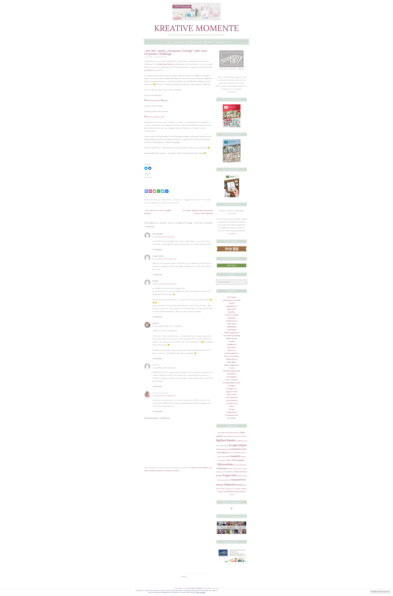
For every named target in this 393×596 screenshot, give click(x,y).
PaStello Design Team (231, 371)
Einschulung (231, 330)
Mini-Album (231, 362)
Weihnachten (231, 412)
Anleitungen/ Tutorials (232, 300)
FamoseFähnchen (235, 452)
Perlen (219, 475)
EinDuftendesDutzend (223, 449)
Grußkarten (231, 344)
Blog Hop (231, 312)
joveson (155, 323)
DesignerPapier (154, 203)
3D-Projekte (232, 297)
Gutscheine (231, 347)
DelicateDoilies (224, 445)
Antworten (171, 237)
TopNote (222, 488)
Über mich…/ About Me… (214, 42)
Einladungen (232, 327)
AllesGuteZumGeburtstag (232, 432)
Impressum (179, 42)
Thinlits (239, 485)
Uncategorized (232, 397)
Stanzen (229, 484)
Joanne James (158, 256)
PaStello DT (231, 374)
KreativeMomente (160, 57)
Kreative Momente (196, 28)
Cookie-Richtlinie (200, 592)
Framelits (235, 456)
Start (169, 42)
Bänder (199, 200)
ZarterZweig (237, 492)
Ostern (231, 368)
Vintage (232, 409)
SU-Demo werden (193, 42)
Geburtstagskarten (231, 333)
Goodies (231, 341)
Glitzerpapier (238, 460)
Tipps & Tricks (231, 392)
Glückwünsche (231, 338)
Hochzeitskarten (231, 353)
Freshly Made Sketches (165, 64)
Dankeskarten (231, 321)
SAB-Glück (228, 480)
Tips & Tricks (231, 394)
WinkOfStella (228, 491)
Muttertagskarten (231, 365)
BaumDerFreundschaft (241, 436)
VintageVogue (230, 488)
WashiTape (237, 488)
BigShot (221, 440)
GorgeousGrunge (167, 203)
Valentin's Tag (231, 403)
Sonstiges (231, 386)
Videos (231, 406)
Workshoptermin (231, 415)
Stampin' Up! (177, 200)
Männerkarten (166, 200)
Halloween (232, 350)
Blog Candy (231, 309)
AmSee (193, 200)
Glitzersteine (225, 464)
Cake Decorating (231, 315)
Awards (232, 303)
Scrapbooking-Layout (231, 383)
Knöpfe (176, 203)
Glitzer (229, 460)
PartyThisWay (228, 472)
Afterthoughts (221, 432)
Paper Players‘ (196, 84)
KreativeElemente (238, 468)
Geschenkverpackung (231, 336)
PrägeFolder (230, 475)
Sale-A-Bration (232, 380)
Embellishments (236, 449)
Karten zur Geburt (231, 356)
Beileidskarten (231, 306)
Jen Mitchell (157, 234)
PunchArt (241, 476)
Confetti (239, 441)
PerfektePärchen (240, 472)
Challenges (156, 200)
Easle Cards (231, 324)
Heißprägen (222, 468)
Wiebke (155, 281)
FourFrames (226, 456)
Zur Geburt (231, 418)
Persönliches (232, 377)
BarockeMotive (229, 436)
